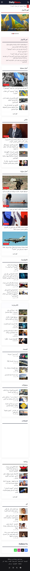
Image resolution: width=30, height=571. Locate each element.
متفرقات (25, 385)
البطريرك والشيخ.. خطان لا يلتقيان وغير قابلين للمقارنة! (10, 162)
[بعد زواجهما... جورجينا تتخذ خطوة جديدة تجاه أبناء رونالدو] (23, 483)
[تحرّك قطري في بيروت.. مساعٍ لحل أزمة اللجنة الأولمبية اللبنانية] (23, 469)
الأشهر (15, 305)
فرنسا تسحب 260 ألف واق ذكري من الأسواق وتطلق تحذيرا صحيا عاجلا (16, 228)
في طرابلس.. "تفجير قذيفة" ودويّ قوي (11, 411)
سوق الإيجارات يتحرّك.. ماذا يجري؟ (11, 369)
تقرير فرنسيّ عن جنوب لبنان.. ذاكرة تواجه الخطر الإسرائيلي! (16, 61)
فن (27, 504)
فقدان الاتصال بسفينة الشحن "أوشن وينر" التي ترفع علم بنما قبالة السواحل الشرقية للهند (15, 28)
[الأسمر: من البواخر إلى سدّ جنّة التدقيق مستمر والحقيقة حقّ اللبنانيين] (23, 107)
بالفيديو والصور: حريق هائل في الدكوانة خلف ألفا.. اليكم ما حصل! (10, 147)
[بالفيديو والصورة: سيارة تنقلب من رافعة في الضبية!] (23, 392)
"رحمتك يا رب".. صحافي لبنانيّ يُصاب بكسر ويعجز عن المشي (10, 398)
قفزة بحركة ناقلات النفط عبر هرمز (19, 47)
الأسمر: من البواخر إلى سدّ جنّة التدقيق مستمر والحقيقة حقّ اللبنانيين (10, 107)
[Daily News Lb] (15, 2)
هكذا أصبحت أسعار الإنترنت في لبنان (11, 325)
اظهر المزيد (15, 114)
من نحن (10, 564)
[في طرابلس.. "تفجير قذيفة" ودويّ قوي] (23, 412)
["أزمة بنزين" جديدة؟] (23, 356)
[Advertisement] (15, 440)
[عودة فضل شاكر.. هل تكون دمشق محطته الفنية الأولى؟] (23, 511)
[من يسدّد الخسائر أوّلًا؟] (23, 363)
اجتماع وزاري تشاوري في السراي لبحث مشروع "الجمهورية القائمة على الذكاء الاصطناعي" (10, 293)
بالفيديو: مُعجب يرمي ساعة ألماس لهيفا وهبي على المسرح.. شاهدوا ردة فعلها (10, 534)
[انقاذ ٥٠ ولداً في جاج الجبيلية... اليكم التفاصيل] (23, 312)
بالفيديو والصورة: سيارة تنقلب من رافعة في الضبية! (10, 391)
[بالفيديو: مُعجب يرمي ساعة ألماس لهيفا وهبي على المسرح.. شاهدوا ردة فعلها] (23, 534)
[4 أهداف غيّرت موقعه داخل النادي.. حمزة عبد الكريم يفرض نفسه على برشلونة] (23, 476)
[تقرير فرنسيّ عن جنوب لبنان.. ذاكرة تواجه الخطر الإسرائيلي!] (23, 100)
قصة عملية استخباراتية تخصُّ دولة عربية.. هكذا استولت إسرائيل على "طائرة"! (15, 248)
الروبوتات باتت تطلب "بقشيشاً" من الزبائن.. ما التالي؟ (12, 267)
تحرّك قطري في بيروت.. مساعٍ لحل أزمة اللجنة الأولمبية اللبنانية (11, 469)
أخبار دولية (24, 171)
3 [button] (15, 33)
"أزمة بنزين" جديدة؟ (22, 52)
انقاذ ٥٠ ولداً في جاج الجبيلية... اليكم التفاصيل (11, 311)
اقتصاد (25, 349)
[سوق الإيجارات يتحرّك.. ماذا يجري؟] (23, 370)
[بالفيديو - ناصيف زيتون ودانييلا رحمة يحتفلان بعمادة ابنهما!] (23, 526)
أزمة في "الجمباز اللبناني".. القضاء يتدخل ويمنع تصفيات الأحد (10, 490)
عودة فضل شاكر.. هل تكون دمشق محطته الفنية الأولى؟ (11, 510)
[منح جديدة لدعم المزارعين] (23, 377)
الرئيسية (25, 561)
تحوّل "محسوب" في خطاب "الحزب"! (18, 54)
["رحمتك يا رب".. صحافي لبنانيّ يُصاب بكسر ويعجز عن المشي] (23, 399)
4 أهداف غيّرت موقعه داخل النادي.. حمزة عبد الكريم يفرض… (10, 476)
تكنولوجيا (24, 259)
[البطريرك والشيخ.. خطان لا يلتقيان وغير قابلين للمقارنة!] (23, 163)
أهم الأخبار (25, 10)
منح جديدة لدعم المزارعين (11, 375)
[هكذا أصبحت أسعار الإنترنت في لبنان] (23, 326)
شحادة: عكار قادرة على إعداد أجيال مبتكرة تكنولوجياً (10, 284)
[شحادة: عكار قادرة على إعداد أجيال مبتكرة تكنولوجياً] (23, 285)
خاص (26, 119)
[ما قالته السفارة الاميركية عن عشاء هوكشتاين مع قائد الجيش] (23, 333)
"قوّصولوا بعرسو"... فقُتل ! (11, 339)
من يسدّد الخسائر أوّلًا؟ (12, 361)
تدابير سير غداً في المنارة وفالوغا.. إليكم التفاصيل (11, 405)
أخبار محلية (24, 68)
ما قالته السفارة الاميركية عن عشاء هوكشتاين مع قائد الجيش (11, 333)
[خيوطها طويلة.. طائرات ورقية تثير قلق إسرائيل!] (23, 319)
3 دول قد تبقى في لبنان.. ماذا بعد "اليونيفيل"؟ (17, 49)
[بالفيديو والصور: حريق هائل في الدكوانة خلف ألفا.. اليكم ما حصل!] (23, 146)
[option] (15, 22)
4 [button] (14, 33)
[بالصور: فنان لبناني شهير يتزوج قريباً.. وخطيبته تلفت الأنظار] (23, 518)
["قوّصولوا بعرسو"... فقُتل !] (23, 341)
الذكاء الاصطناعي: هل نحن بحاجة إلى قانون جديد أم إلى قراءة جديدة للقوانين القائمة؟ (10, 276)
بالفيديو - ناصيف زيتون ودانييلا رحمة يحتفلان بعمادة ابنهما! (10, 526)
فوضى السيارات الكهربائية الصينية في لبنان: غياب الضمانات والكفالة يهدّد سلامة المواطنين (10, 155)
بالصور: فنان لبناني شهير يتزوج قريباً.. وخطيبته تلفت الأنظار (11, 518)
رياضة (26, 461)
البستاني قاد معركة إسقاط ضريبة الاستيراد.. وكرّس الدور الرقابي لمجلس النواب (16, 141)
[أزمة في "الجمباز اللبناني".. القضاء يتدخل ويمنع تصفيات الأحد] (23, 490)
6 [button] (11, 33)
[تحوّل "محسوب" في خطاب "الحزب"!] (23, 93)
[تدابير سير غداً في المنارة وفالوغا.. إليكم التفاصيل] (23, 406)
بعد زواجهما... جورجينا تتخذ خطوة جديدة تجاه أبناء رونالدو (10, 483)
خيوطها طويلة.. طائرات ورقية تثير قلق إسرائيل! (16, 45)
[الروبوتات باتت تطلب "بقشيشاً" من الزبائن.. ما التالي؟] (23, 267)
